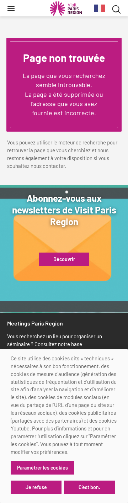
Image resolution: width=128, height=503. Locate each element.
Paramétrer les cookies (42, 468)
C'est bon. (89, 487)
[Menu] (11, 8)
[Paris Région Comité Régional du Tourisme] (66, 8)
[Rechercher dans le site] (116, 8)
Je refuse (36, 487)
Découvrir (64, 259)
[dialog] (64, 426)
